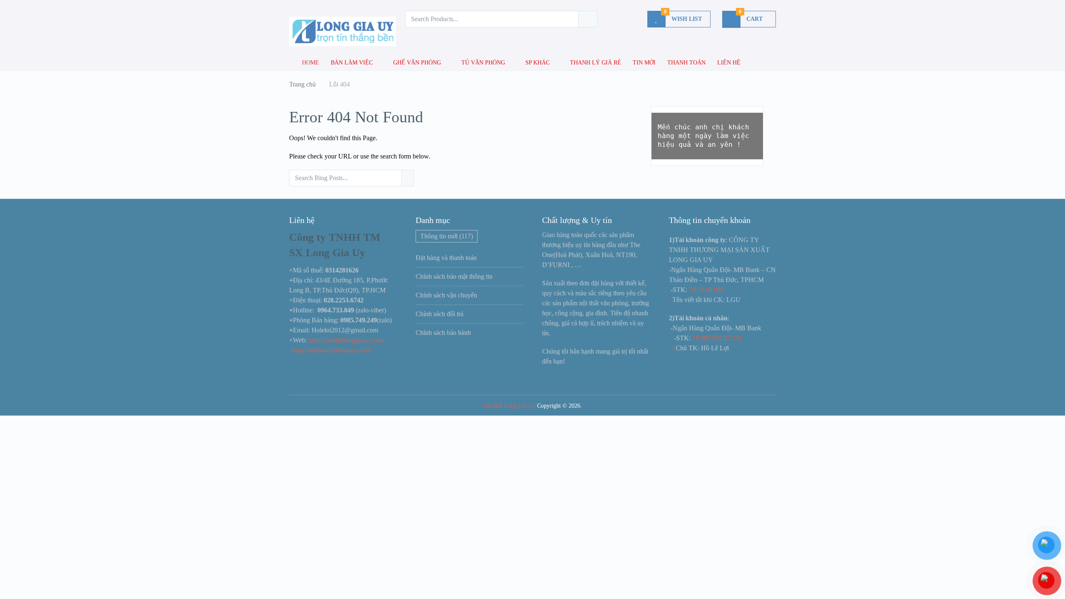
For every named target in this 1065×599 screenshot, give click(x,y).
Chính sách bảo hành (443, 332)
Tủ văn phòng (483, 62)
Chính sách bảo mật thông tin (454, 276)
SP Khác (537, 62)
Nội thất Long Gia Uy (509, 406)
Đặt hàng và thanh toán (446, 257)
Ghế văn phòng (417, 62)
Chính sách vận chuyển (446, 295)
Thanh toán (686, 62)
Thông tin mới (446, 236)
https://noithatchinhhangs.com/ (331, 350)
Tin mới (644, 62)
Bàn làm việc (352, 62)
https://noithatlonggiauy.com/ (347, 340)
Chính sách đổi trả (439, 313)
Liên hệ (729, 62)
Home (309, 62)
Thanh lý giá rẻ (595, 62)
